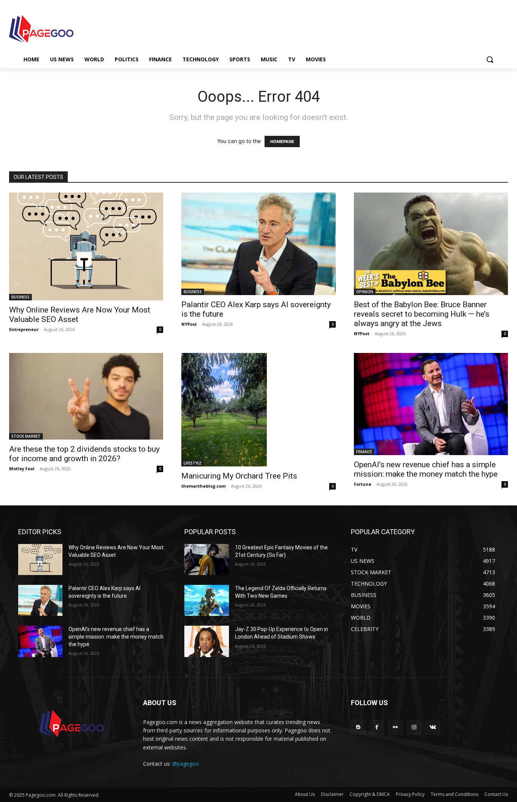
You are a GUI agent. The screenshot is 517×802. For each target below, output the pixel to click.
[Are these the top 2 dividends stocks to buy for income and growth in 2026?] (86, 396)
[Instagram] (413, 727)
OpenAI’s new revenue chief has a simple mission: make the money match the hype (426, 469)
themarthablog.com (203, 486)
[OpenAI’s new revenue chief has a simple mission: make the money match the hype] (431, 404)
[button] (490, 59)
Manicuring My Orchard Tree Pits (239, 475)
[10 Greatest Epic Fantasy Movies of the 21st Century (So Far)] (206, 559)
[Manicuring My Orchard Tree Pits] (258, 409)
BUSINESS (20, 297)
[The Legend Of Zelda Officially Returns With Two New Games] (206, 600)
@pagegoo (185, 763)
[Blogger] (358, 727)
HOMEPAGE (282, 141)
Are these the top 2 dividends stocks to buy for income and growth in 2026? (84, 454)
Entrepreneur (24, 329)
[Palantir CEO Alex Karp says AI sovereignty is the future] (258, 244)
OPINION (364, 291)
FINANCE (364, 451)
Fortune (362, 484)
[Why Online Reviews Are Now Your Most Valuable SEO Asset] (86, 246)
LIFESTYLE (192, 463)
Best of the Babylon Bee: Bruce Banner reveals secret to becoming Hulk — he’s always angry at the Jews (421, 314)
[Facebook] (376, 727)
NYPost (189, 324)
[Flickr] (395, 727)
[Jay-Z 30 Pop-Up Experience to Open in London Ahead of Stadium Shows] (206, 641)
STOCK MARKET (25, 436)
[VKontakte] (432, 727)
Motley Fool (21, 468)
